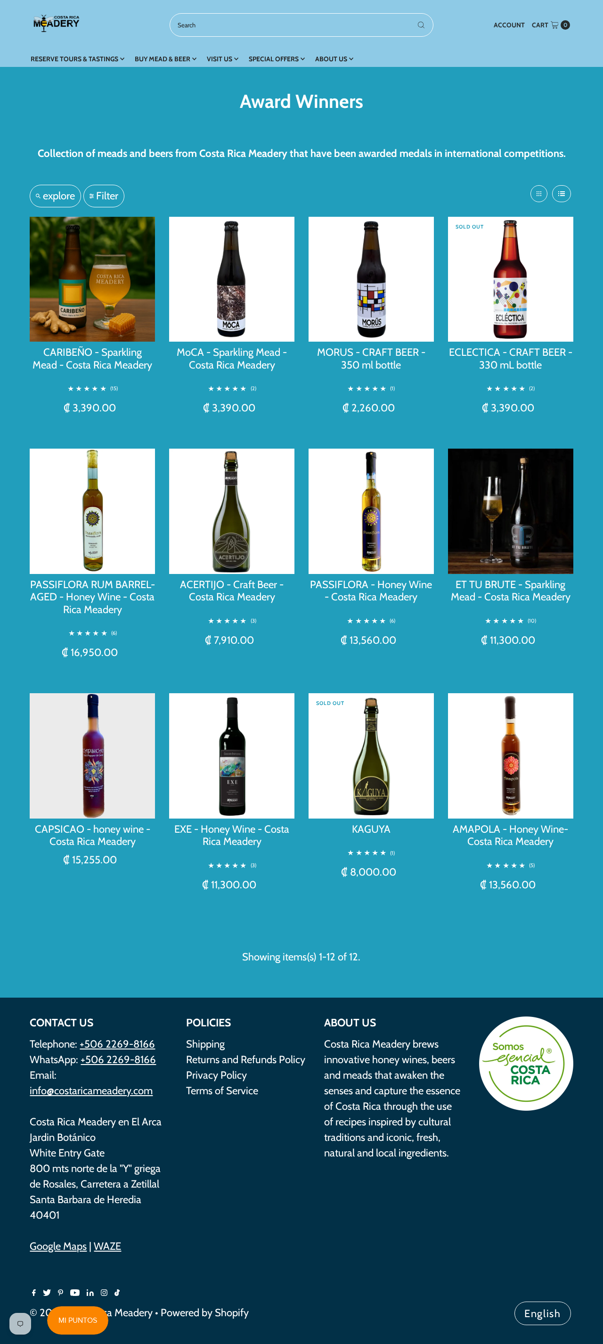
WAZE (107, 1246)
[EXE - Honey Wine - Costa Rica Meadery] (231, 756)
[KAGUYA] (371, 756)
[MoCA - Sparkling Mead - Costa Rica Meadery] (231, 279)
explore (59, 195)
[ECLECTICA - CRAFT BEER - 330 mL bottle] (510, 279)
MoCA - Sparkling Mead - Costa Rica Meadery (232, 358)
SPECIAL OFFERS (274, 59)
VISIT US (219, 59)
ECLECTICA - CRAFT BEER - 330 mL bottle (510, 358)
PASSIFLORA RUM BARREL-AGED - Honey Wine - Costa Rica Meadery (92, 597)
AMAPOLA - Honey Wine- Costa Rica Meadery (510, 835)
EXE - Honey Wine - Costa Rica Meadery (231, 835)
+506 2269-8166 (117, 1044)
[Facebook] (34, 1293)
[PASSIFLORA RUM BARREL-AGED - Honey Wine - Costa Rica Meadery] (92, 511)
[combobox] (301, 25)
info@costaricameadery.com (91, 1090)
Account (509, 25)
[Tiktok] (117, 1293)
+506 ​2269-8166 (118, 1059)
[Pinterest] (60, 1293)
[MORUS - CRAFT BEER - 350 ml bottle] (371, 279)
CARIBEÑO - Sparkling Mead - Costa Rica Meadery (92, 358)
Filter (107, 195)
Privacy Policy (216, 1075)
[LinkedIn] (90, 1293)
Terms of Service (222, 1090)
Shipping (205, 1044)
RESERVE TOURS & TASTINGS (74, 59)
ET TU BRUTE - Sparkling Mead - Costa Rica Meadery (510, 590)
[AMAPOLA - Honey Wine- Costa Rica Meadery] (510, 756)
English (542, 1313)
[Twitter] (47, 1293)
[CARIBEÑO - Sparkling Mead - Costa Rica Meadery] (92, 279)
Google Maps (58, 1246)
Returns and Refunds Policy (245, 1059)
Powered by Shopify (205, 1312)
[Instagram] (104, 1293)
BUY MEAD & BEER (162, 59)
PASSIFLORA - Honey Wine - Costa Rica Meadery (371, 590)
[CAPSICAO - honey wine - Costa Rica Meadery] (92, 756)
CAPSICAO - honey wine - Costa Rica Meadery (92, 835)
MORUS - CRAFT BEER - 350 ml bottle (371, 358)
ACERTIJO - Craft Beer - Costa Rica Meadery (232, 590)
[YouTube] (75, 1293)
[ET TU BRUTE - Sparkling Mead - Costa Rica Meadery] (510, 511)
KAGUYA (371, 829)
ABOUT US (331, 59)
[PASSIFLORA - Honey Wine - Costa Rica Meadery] (371, 511)
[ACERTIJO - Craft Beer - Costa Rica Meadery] (231, 511)
